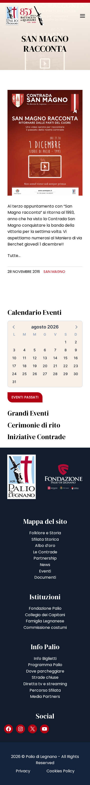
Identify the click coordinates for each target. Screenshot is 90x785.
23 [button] (76, 366)
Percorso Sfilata (45, 690)
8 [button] (65, 350)
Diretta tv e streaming (45, 684)
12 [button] (35, 358)
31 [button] (14, 382)
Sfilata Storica (45, 539)
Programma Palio (45, 665)
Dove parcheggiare (45, 671)
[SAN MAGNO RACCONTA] (45, 142)
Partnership (45, 558)
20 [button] (45, 366)
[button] (14, 326)
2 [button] (76, 342)
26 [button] (34, 374)
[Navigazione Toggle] (79, 16)
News (45, 565)
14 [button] (55, 358)
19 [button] (35, 366)
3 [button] (14, 350)
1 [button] (65, 342)
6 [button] (45, 350)
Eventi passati (25, 397)
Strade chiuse (45, 677)
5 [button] (35, 350)
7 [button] (55, 350)
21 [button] (55, 366)
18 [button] (24, 366)
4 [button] (24, 350)
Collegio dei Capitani (45, 615)
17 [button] (14, 366)
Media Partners (45, 696)
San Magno (54, 271)
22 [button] (65, 366)
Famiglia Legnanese (45, 621)
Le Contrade (45, 552)
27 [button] (45, 374)
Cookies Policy (60, 771)
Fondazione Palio (45, 608)
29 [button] (65, 374)
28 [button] (55, 374)
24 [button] (14, 374)
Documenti (45, 577)
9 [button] (76, 350)
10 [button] (14, 358)
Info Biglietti (45, 658)
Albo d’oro (45, 545)
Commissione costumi (45, 627)
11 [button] (24, 358)
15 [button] (66, 358)
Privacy (23, 771)
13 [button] (45, 358)
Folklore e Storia (45, 533)
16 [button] (76, 358)
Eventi (45, 571)
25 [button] (24, 374)
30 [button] (76, 374)
